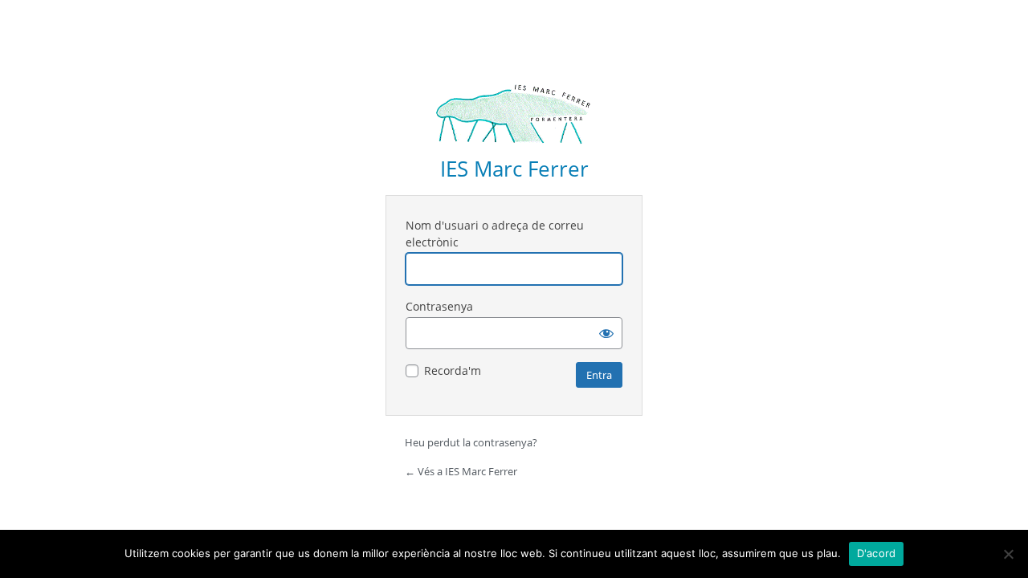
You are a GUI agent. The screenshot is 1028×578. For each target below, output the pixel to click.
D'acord (876, 553)
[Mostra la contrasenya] (606, 333)
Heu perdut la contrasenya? (471, 442)
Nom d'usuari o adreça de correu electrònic (495, 234)
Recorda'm (452, 370)
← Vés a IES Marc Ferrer (461, 471)
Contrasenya (439, 306)
